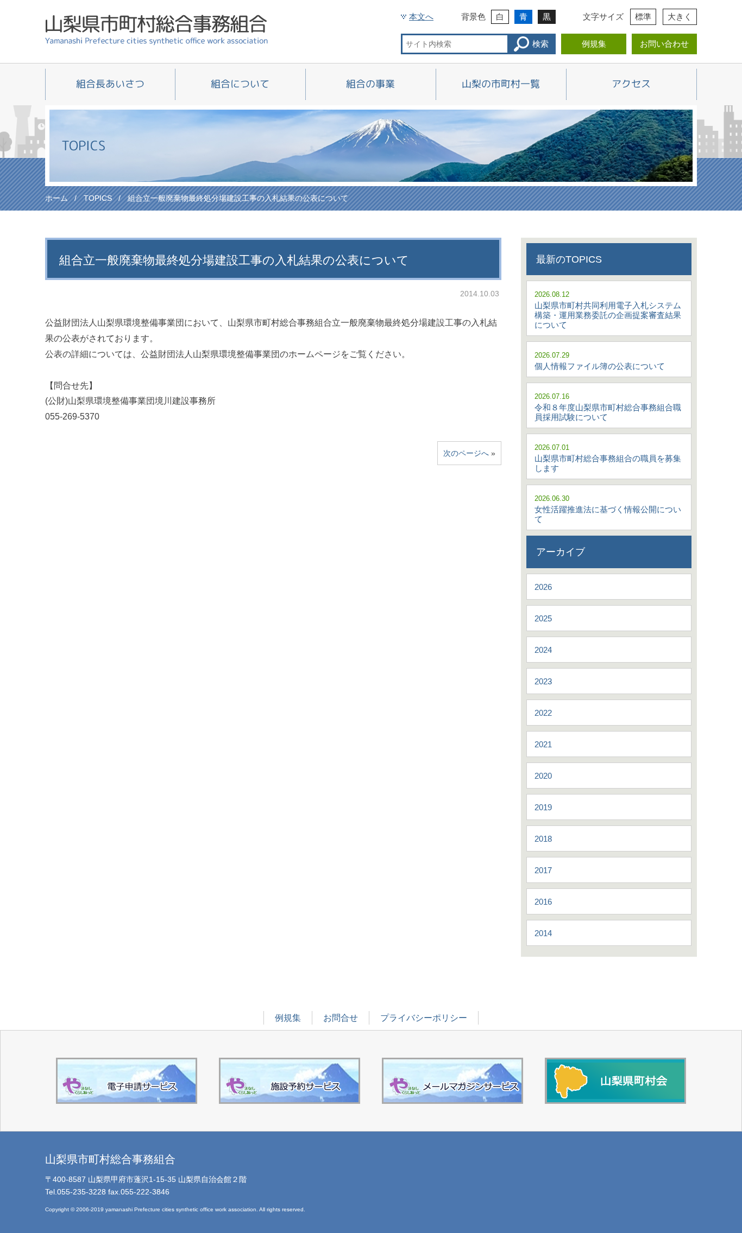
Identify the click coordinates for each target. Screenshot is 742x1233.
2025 (543, 618)
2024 (543, 649)
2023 (543, 681)
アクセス (631, 84)
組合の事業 (370, 84)
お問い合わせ (664, 43)
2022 (543, 712)
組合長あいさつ (110, 84)
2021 (543, 744)
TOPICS (98, 198)
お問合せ (340, 1017)
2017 (543, 870)
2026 (543, 587)
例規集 (594, 43)
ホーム (56, 198)
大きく (680, 16)
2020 (543, 775)
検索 (540, 43)
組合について (240, 84)
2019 (543, 807)
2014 (543, 933)
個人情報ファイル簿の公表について (600, 366)
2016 (543, 901)
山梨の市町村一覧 (501, 84)
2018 (543, 838)
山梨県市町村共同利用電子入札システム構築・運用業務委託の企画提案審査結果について (608, 315)
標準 (643, 16)
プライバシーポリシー (423, 1017)
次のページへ (466, 453)
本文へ (421, 16)
